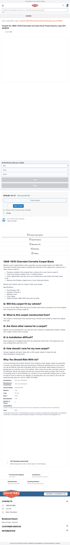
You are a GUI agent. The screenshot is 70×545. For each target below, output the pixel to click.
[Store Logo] (11, 494)
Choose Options (35, 200)
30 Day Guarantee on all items (40, 476)
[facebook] (3, 225)
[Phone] (63, 5)
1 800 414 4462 (12, 221)
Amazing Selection (33, 481)
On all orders (12, 476)
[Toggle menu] (13, 5)
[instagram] (9, 536)
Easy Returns (36, 474)
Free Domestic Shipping (16, 474)
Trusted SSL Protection (13, 483)
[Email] (7, 225)
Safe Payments (12, 481)
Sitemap (57, 543)
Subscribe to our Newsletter (56, 494)
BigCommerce (39, 543)
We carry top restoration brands (35, 483)
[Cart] (67, 5)
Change (8, 213)
